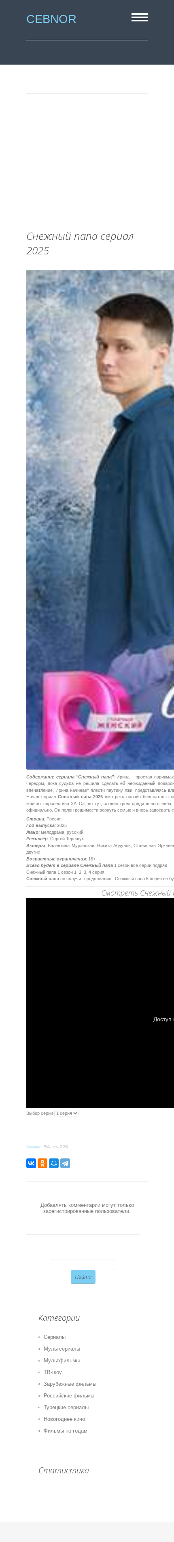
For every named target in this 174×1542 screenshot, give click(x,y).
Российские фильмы (69, 1396)
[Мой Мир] (54, 1163)
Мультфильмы (62, 1360)
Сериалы (33, 1146)
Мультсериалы (62, 1349)
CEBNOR (51, 18)
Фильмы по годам (65, 1431)
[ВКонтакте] (31, 1163)
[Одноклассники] (42, 1163)
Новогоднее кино (64, 1419)
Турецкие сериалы (66, 1407)
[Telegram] (65, 1163)
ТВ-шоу (53, 1372)
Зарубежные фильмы (70, 1384)
